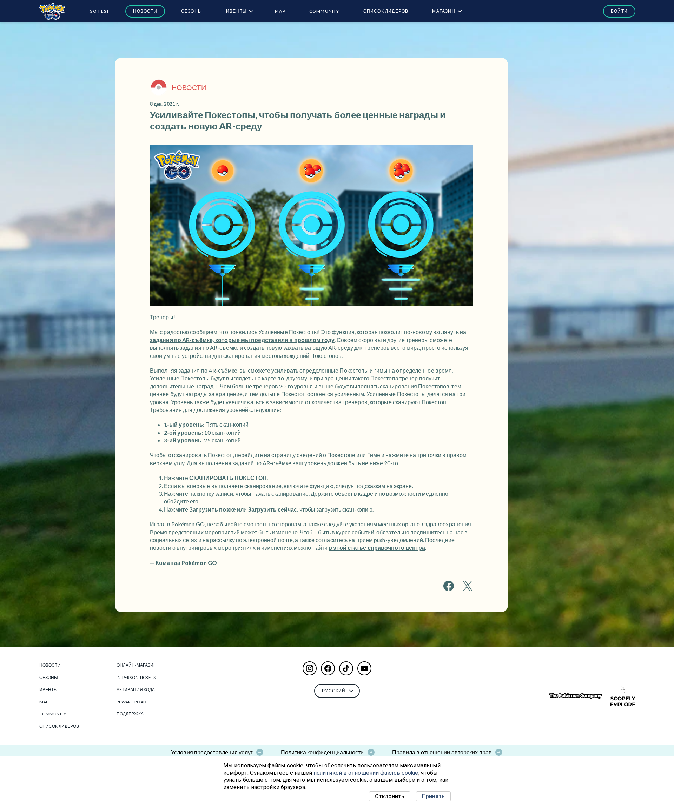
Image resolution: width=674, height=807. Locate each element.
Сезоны (191, 11)
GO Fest (99, 11)
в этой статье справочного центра (377, 547)
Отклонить (389, 796)
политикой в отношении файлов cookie (365, 772)
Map (280, 11)
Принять (433, 796)
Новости (145, 11)
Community (324, 11)
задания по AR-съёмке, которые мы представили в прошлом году (242, 339)
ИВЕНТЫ (236, 11)
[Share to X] (467, 586)
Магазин (443, 11)
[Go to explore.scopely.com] (622, 696)
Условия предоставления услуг (212, 752)
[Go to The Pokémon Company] (575, 696)
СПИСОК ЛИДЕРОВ (386, 11)
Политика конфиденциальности (322, 752)
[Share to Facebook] (448, 586)
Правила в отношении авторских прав (442, 752)
